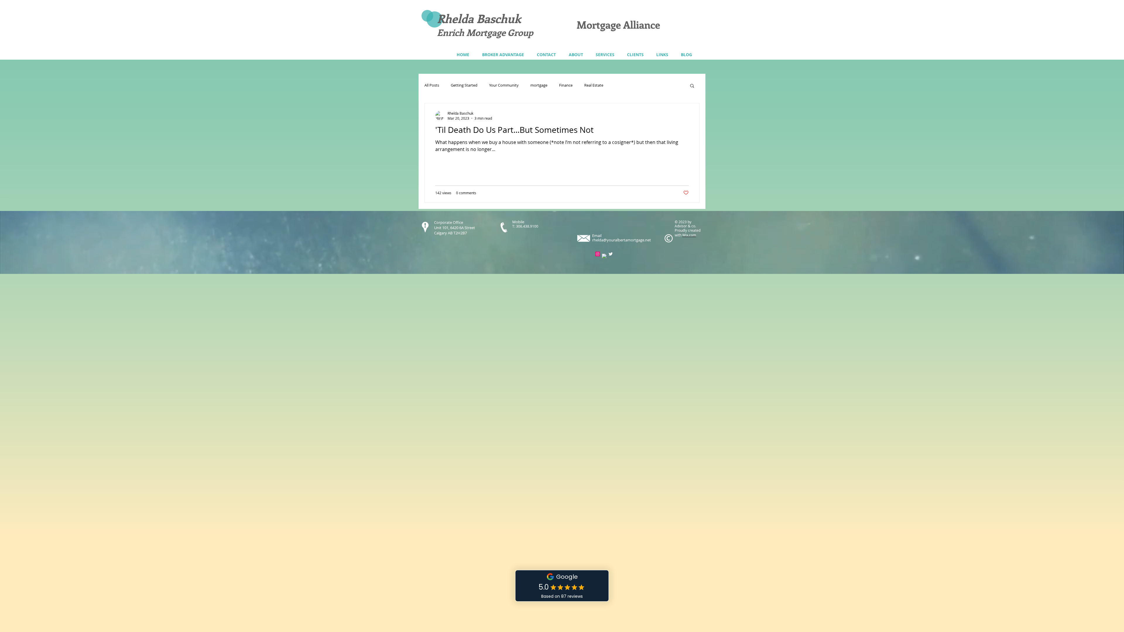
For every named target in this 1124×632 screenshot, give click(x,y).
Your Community (504, 85)
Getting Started (464, 85)
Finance (566, 85)
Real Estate (593, 85)
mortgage (538, 85)
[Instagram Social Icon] (597, 254)
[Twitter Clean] (610, 254)
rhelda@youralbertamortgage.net (621, 240)
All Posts (431, 85)
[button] (605, 54)
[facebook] (604, 256)
